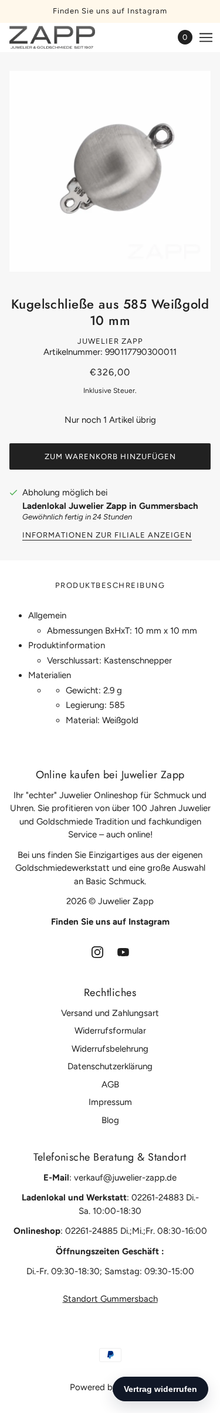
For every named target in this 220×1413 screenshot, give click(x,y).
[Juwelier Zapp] (62, 37)
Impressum (110, 1102)
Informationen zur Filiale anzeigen (107, 535)
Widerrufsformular (110, 1030)
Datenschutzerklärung (110, 1066)
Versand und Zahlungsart (110, 1013)
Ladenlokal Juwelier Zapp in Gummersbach (110, 506)
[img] (97, 951)
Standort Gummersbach (110, 1299)
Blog (110, 1120)
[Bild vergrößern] (110, 171)
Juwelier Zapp (110, 341)
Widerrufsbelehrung (110, 1049)
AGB (110, 1084)
